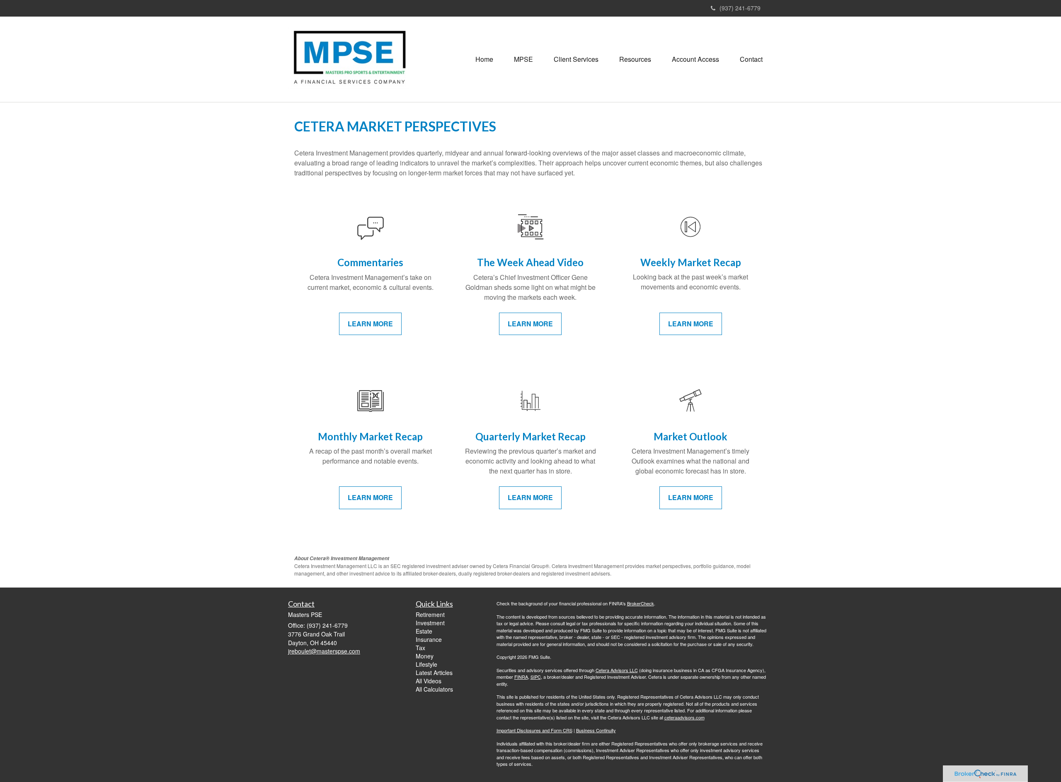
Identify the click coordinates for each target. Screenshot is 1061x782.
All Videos (428, 681)
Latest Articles (434, 672)
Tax (420, 648)
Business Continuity (596, 730)
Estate (424, 631)
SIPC (535, 676)
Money (425, 656)
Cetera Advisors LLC (617, 670)
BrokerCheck (640, 603)
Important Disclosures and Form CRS (534, 730)
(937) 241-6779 (740, 8)
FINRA (521, 676)
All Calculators (434, 689)
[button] (523, 59)
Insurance (429, 639)
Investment (430, 623)
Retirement (430, 614)
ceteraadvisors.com (684, 717)
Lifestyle (426, 664)
